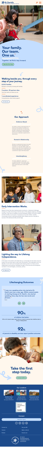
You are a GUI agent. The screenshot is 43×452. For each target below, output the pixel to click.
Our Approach (6, 270)
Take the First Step (8, 64)
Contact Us (4, 427)
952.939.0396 (23, 441)
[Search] (37, 3)
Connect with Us (21, 377)
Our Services (6, 101)
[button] (19, 303)
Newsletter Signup (21, 419)
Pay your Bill (24, 427)
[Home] (10, 2)
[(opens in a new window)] (16, 423)
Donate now (24, 432)
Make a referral (25, 430)
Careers (3, 430)
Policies (3, 432)
